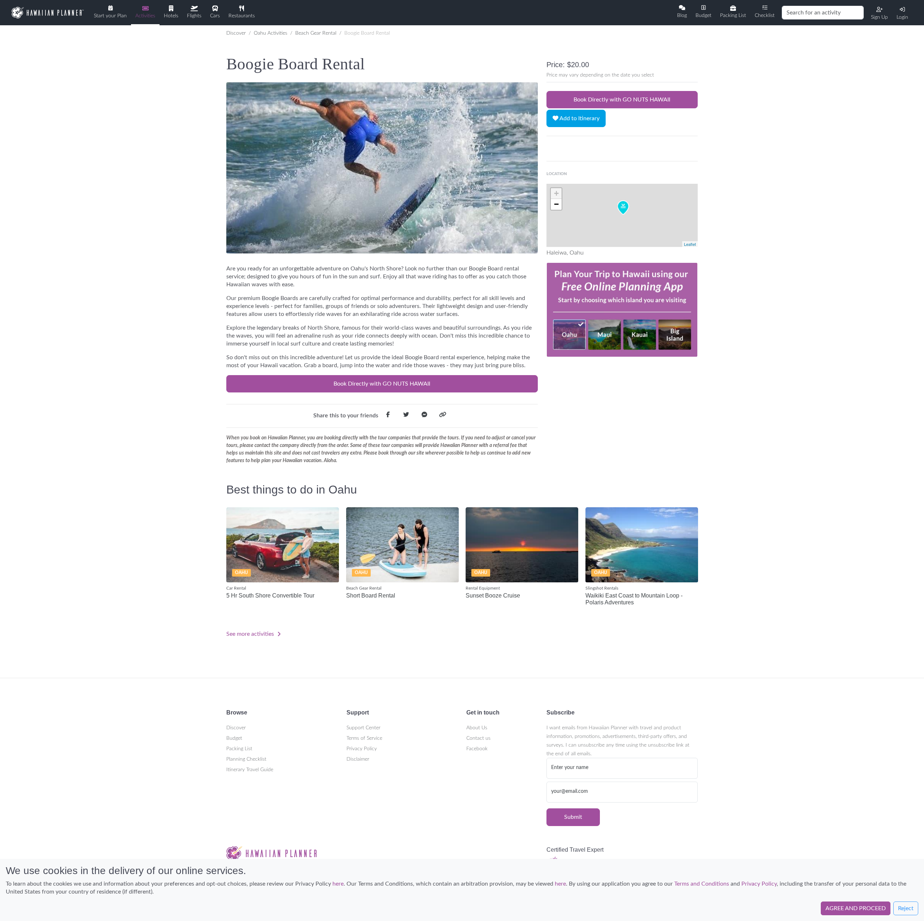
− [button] (556, 204)
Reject (906, 908)
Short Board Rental (370, 595)
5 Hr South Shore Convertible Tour (270, 595)
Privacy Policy (361, 748)
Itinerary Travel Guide (249, 769)
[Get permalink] (442, 416)
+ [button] (556, 193)
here (338, 884)
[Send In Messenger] (424, 416)
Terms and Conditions (701, 884)
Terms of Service (364, 738)
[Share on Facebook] (388, 416)
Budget (234, 738)
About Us (476, 727)
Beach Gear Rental (315, 33)
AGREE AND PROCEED (855, 908)
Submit (573, 817)
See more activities (250, 634)
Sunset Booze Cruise (493, 595)
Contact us (478, 738)
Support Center (363, 727)
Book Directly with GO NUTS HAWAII (382, 384)
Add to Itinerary (579, 118)
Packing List (239, 748)
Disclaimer (357, 759)
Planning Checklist (246, 759)
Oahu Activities (270, 33)
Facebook (477, 748)
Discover (236, 33)
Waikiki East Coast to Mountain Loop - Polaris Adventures (634, 598)
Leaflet (690, 244)
